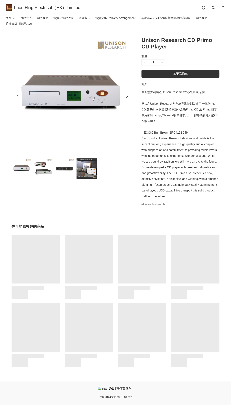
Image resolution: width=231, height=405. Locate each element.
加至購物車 (180, 73)
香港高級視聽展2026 (19, 23)
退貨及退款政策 (63, 18)
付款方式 (26, 18)
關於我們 (42, 18)
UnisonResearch (154, 204)
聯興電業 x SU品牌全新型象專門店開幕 (165, 18)
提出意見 (128, 397)
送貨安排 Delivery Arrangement (115, 18)
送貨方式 (84, 18)
